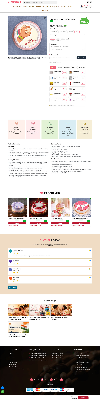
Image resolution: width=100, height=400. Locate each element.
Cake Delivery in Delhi (57, 353)
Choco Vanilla (54, 31)
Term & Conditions (13, 366)
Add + (64, 72)
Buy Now (17, 223)
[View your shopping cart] (91, 2)
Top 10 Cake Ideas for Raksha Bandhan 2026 (82, 363)
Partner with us (13, 362)
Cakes (57, 6)
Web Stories (12, 360)
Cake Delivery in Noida (57, 355)
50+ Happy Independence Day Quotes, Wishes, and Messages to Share (82, 369)
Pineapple (71, 31)
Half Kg (52, 38)
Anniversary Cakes (28, 6)
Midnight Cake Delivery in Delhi (38, 353)
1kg (58, 38)
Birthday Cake (17, 6)
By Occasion (49, 6)
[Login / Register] (88, 2)
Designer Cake (40, 6)
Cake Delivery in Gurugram (58, 357)
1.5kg (63, 38)
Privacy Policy (12, 364)
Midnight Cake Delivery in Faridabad (39, 360)
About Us (11, 353)
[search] (24, 2)
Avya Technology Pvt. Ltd (68, 395)
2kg (68, 38)
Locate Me (82, 57)
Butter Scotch (63, 31)
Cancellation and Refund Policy (16, 369)
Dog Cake (63, 6)
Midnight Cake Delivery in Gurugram (39, 357)
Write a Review (12, 287)
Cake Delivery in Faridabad (58, 360)
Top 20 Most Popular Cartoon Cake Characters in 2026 (82, 359)
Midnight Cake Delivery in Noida (38, 355)
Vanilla (77, 31)
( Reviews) (52, 23)
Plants (70, 6)
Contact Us (12, 357)
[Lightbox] (45, 18)
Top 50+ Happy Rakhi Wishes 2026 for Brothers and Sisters (82, 354)
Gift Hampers (43, 10)
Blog (10, 355)
